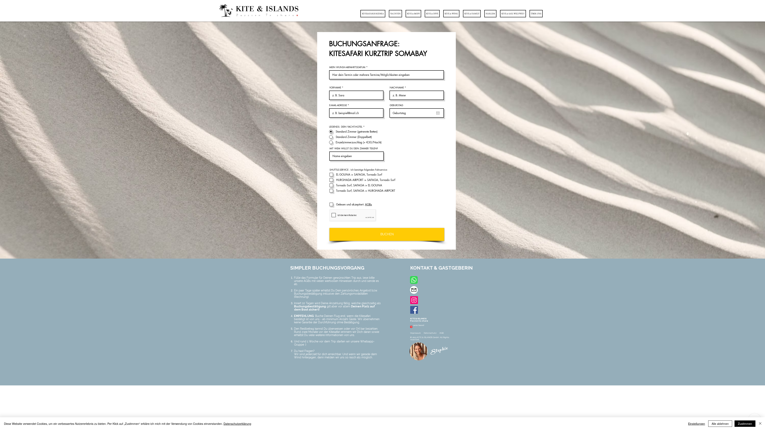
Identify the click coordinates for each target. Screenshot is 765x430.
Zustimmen (745, 424)
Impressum (415, 333)
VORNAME (335, 87)
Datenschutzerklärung (237, 424)
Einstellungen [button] (696, 424)
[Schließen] (760, 423)
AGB (441, 333)
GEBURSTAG (396, 105)
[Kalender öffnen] (437, 113)
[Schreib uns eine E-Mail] (414, 290)
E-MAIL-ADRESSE (338, 105)
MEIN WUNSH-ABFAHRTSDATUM (347, 67)
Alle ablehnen (720, 424)
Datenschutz (430, 333)
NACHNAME (397, 87)
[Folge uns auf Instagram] (414, 300)
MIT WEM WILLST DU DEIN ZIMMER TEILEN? (354, 148)
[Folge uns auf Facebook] (414, 310)
